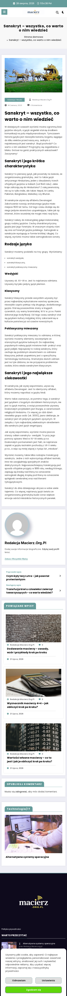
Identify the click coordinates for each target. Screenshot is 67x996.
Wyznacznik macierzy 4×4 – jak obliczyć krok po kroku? (27, 705)
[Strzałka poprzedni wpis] (60, 576)
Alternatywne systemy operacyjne (39, 947)
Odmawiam (19, 980)
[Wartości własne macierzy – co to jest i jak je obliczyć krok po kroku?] (33, 737)
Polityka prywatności (11, 933)
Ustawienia (48, 980)
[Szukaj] (57, 12)
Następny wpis (13, 585)
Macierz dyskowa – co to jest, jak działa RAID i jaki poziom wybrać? (35, 859)
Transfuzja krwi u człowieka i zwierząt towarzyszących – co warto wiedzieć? (29, 591)
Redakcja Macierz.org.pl (42, 100)
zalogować (21, 791)
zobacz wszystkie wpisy (16, 559)
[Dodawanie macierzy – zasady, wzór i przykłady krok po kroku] (33, 628)
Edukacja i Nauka (14, 100)
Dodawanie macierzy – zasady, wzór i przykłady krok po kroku (28, 650)
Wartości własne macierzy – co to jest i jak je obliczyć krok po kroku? (29, 759)
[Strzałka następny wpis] (60, 591)
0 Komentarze (36, 105)
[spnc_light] (63, 13)
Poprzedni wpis (13, 572)
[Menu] (4, 12)
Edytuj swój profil (50, 549)
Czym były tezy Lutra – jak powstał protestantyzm (27, 577)
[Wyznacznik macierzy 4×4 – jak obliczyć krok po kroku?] (33, 682)
